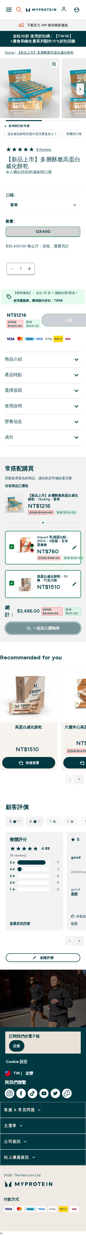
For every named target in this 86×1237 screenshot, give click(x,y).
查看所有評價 (20, 923)
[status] (20, 269)
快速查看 (32, 763)
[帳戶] (64, 9)
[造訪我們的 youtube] (44, 1093)
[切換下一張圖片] (80, 89)
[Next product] (79, 779)
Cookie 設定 (16, 1062)
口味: (10, 195)
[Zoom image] (54, 64)
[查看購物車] (76, 9)
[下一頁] (79, 941)
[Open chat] (67, 1093)
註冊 (16, 1046)
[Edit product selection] (74, 547)
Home (9, 52)
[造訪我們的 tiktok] (32, 1093)
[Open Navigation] (9, 9)
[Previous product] (70, 779)
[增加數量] (29, 269)
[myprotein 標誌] (41, 9)
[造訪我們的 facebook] (21, 1093)
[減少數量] (12, 269)
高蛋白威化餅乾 (28, 727)
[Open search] (19, 9)
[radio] (43, 232)
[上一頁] (70, 941)
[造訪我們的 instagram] (9, 1093)
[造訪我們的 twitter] (55, 1093)
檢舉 (74, 923)
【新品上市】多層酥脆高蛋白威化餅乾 (45, 52)
